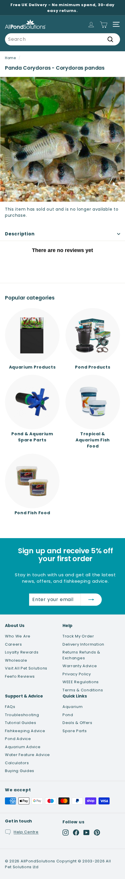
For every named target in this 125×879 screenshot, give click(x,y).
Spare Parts (75, 731)
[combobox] (62, 39)
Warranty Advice (80, 666)
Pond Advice (18, 738)
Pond (68, 715)
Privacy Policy (77, 674)
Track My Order (78, 636)
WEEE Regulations (81, 682)
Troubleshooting (22, 715)
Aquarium (73, 706)
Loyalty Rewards (22, 652)
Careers (13, 644)
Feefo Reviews (20, 676)
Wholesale (16, 660)
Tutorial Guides (20, 722)
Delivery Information (83, 644)
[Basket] (103, 24)
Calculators (17, 763)
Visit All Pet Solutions (26, 668)
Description (19, 234)
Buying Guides (19, 771)
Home (10, 58)
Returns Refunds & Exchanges (81, 655)
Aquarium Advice (23, 747)
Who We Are (18, 636)
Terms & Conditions (83, 690)
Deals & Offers (77, 722)
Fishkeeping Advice (25, 731)
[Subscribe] (91, 599)
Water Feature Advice (27, 755)
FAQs (10, 706)
